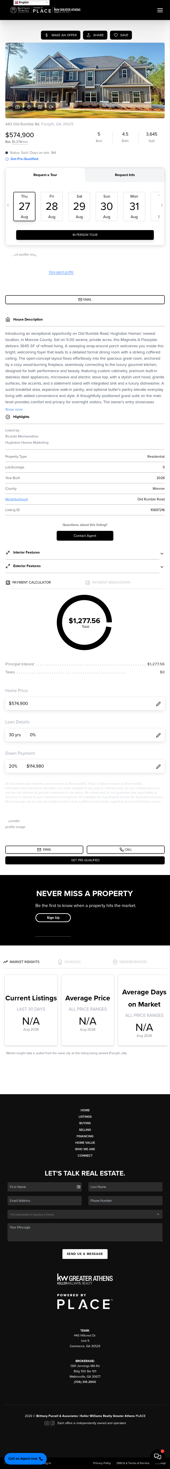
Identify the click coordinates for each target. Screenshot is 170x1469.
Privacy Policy (102, 1463)
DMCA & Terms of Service (133, 1463)
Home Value (85, 1143)
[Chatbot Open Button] (158, 1456)
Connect (85, 1156)
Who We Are (85, 1149)
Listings (85, 1117)
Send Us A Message (85, 1254)
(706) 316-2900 (85, 1382)
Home (85, 1110)
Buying (85, 1123)
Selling (85, 1130)
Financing (85, 1136)
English (23, 2)
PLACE (140, 1416)
